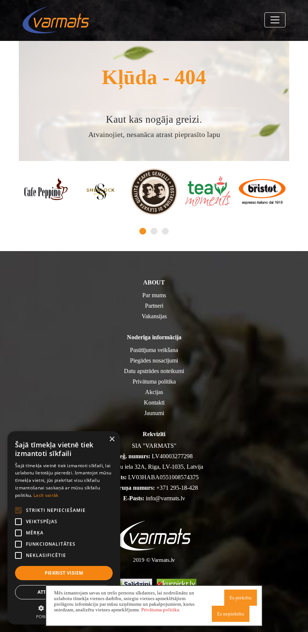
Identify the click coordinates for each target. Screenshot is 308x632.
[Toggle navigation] (274, 19)
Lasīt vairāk (46, 495)
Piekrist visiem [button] (64, 573)
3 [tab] (165, 231)
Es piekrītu (240, 597)
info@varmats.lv (165, 498)
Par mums (154, 295)
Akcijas (154, 392)
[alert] (64, 527)
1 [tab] (142, 231)
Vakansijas (154, 316)
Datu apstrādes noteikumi (154, 371)
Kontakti (154, 402)
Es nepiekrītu (230, 614)
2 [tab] (154, 231)
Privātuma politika (154, 381)
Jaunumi (154, 413)
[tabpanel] (46, 192)
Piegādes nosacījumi (154, 360)
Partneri (154, 305)
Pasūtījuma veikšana (154, 350)
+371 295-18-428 (177, 488)
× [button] (112, 439)
